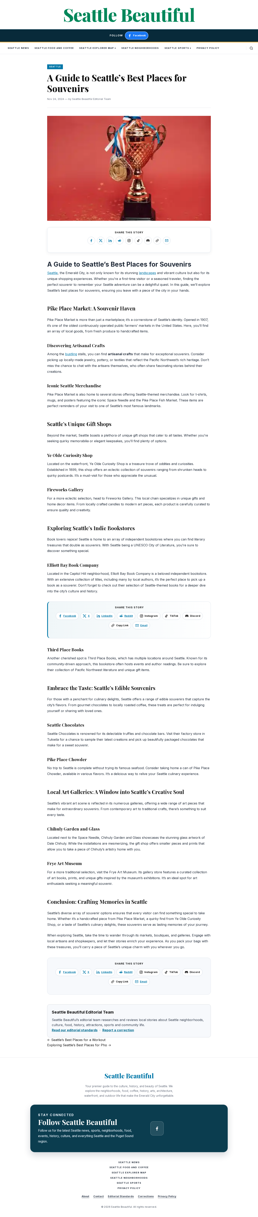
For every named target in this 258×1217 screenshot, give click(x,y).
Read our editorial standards (75, 1030)
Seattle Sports (176, 48)
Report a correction (118, 1030)
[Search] (251, 48)
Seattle (52, 273)
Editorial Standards (121, 1196)
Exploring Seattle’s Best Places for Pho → (79, 1045)
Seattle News (18, 48)
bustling (71, 354)
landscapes (147, 273)
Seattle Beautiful (129, 14)
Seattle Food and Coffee (54, 48)
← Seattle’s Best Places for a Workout (76, 1040)
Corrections (146, 1196)
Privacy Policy (208, 48)
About (85, 1196)
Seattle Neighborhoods (140, 48)
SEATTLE (55, 66)
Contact (98, 1196)
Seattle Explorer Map (96, 48)
